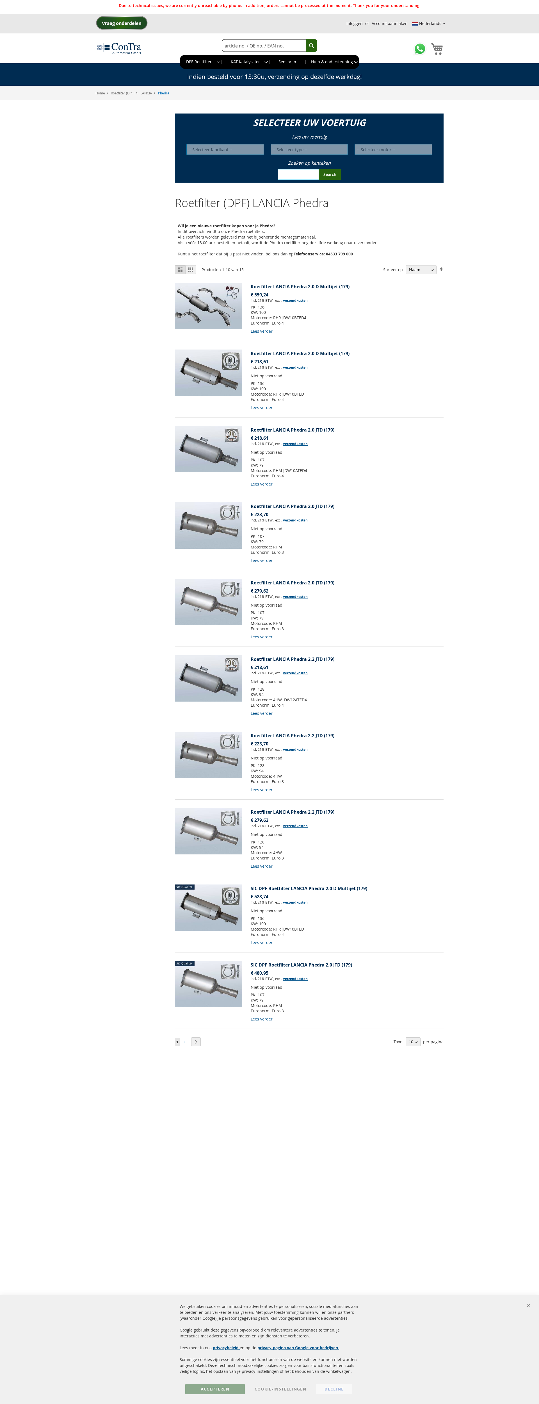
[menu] (269, 62)
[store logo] (119, 48)
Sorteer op (393, 269)
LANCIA (146, 93)
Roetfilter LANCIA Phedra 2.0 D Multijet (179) (300, 286)
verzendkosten (295, 300)
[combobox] (269, 45)
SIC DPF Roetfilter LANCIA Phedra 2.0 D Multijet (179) (309, 888)
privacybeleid (226, 1347)
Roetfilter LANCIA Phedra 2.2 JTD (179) (292, 659)
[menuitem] (201, 62)
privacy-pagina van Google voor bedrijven (298, 1347)
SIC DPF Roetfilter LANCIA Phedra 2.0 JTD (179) (301, 965)
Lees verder (262, 331)
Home (100, 93)
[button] (428, 24)
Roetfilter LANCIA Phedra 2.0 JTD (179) (292, 430)
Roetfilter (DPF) (123, 93)
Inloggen (354, 23)
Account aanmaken (390, 23)
